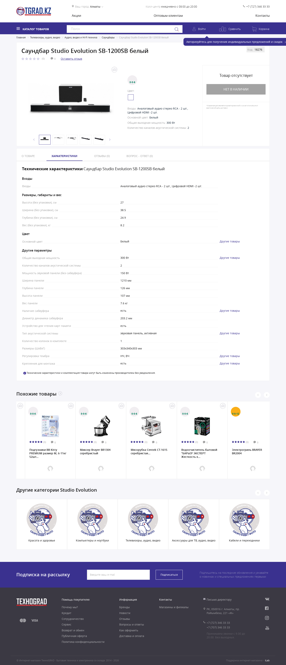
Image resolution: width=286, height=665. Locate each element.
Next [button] (110, 139)
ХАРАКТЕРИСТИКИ (64, 156)
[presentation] (258, 395)
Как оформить (128, 630)
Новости (124, 613)
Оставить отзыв (71, 59)
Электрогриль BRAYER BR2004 (239, 451)
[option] (71, 99)
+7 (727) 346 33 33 (258, 6)
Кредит (66, 613)
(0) (43, 58)
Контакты (262, 15)
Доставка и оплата (131, 636)
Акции (76, 15)
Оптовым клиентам (168, 15)
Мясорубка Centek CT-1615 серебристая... (140, 451)
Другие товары (230, 241)
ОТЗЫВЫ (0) (102, 156)
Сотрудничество (73, 619)
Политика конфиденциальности (83, 642)
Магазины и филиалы (174, 607)
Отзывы (124, 619)
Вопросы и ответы (131, 624)
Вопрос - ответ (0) (139, 156)
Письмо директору (219, 599)
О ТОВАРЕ (28, 156)
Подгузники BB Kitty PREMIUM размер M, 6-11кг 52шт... (39, 453)
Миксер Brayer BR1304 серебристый (87, 451)
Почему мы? (70, 607)
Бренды (124, 607)
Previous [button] (34, 139)
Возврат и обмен (73, 630)
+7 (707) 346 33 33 (218, 627)
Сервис (66, 624)
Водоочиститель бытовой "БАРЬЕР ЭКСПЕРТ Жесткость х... (191, 453)
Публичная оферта (74, 636)
